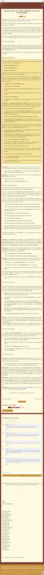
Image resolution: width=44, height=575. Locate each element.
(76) (5, 523)
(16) (4, 543)
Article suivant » (38, 399)
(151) (6, 518)
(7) (4, 548)
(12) (6, 545)
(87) (5, 521)
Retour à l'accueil (22, 401)
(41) (5, 538)
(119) (7, 520)
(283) (6, 514)
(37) (5, 539)
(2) (5, 549)
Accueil (4, 500)
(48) (4, 535)
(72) (5, 526)
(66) (6, 529)
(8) (5, 546)
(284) (5, 512)
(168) (5, 517)
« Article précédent (6, 399)
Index (3, 502)
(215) (6, 515)
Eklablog (40, 568)
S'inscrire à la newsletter (7, 410)
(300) (6, 511)
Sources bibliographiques (8, 503)
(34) (5, 541)
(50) (5, 530)
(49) (5, 533)
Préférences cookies (22, 573)
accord (22, 14)
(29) (6, 542)
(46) (6, 536)
